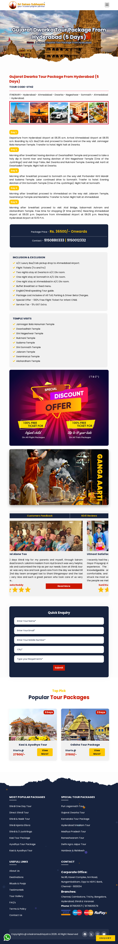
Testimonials (16, 889)
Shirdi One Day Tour (20, 806)
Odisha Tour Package (34, 744)
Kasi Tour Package (19, 838)
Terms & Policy (17, 908)
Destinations (16, 877)
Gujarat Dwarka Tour (86, 744)
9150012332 (76, 240)
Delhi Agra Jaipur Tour (73, 844)
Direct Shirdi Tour (19, 812)
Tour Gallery (16, 896)
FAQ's (12, 902)
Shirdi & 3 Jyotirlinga (20, 831)
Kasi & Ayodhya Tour (20, 850)
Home (30, 42)
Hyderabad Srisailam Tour (75, 825)
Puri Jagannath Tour (72, 806)
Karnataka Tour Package (75, 819)
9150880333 (54, 240)
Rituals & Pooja (17, 883)
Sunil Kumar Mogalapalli (40, 585)
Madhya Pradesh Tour (73, 831)
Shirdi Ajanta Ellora (19, 825)
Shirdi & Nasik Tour (19, 819)
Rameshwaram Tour (72, 838)
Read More (89, 586)
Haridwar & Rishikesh (72, 850)
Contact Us (15, 915)
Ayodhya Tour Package (22, 844)
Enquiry (106, 938)
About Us (14, 870)
